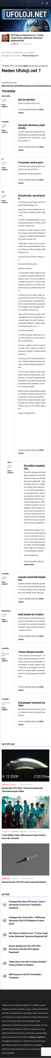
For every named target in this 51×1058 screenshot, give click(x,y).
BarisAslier (6, 96)
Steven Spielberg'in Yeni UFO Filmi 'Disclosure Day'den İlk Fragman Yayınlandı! (25, 949)
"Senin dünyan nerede (30, 651)
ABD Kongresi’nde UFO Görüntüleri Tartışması (25, 976)
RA (3, 192)
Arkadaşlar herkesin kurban (31, 704)
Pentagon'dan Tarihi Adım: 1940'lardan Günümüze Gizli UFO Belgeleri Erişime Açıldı (27, 920)
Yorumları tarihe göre (30, 162)
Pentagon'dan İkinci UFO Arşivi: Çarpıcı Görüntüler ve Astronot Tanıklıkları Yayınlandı (27, 904)
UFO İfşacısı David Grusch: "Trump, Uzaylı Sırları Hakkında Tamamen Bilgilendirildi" (28, 935)
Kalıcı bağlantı (5, 105)
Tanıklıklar (6, 832)
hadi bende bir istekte (30, 614)
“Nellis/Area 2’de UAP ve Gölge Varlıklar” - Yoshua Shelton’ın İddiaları (28, 963)
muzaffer (5, 122)
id (2, 159)
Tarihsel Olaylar (9, 785)
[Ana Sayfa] (25, 14)
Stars (25, 66)
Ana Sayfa (6, 52)
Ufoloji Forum (19, 52)
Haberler (5, 44)
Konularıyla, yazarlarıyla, (31, 197)
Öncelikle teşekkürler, (34, 467)
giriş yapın (29, 565)
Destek (30, 52)
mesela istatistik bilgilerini (31, 578)
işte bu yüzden (26, 99)
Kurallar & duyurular (11, 56)
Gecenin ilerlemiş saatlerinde (31, 126)
